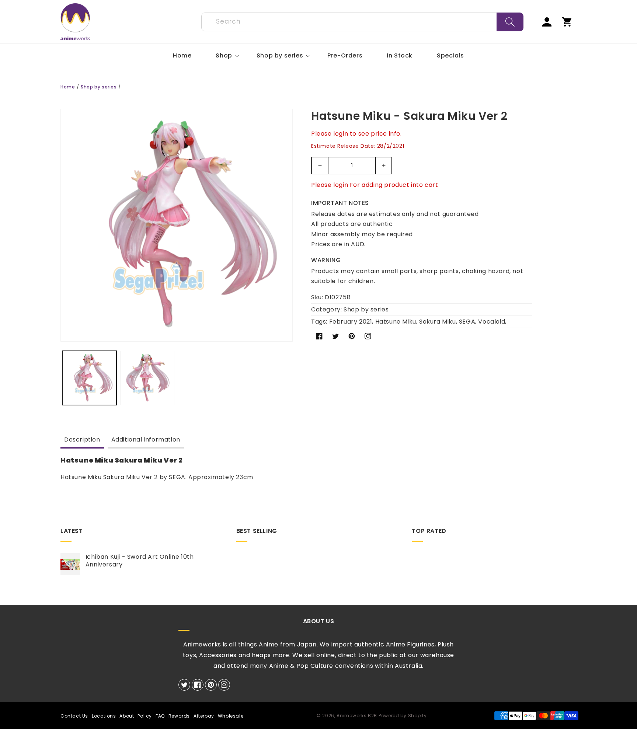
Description (82, 439)
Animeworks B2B (357, 715)
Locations (104, 716)
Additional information (145, 439)
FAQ (160, 716)
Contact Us (74, 716)
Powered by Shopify (403, 715)
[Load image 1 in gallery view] (89, 378)
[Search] (510, 22)
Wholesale (230, 716)
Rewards (179, 716)
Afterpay (204, 716)
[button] (223, 56)
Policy (145, 716)
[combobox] (362, 22)
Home (67, 87)
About (126, 716)
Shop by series (98, 87)
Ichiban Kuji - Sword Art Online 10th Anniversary (140, 561)
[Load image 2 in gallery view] (147, 378)
